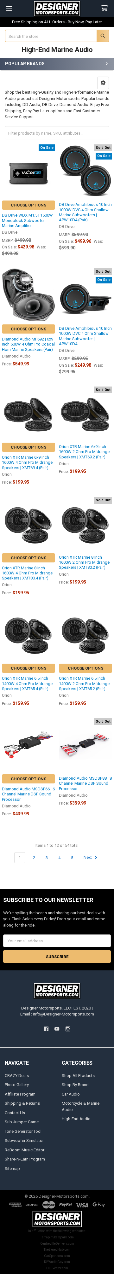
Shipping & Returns (22, 1103)
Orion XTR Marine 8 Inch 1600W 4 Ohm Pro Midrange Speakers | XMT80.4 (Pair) (27, 573)
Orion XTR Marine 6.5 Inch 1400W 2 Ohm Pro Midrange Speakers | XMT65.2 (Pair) (84, 683)
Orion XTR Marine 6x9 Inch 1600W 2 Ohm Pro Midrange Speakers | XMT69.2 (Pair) (84, 451)
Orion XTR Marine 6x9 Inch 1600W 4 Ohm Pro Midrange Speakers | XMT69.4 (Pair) (27, 462)
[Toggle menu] (8, 8)
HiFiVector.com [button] (57, 1268)
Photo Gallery (17, 1084)
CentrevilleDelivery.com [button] (57, 1243)
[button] (103, 83)
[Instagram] (68, 1029)
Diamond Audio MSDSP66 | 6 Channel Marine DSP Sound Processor (28, 794)
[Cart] (105, 8)
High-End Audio (76, 1118)
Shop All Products (78, 1075)
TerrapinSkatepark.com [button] (57, 1237)
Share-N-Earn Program (25, 1159)
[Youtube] (56, 1029)
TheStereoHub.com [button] (57, 1249)
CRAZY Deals (17, 1075)
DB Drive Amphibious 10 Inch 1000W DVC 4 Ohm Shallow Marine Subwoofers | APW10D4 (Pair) (85, 212)
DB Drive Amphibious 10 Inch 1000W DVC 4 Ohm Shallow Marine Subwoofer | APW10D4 (85, 336)
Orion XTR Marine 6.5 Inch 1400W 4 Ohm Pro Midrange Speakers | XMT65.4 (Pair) (27, 683)
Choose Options (28, 205)
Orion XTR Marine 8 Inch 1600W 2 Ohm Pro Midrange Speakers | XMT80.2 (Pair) (84, 562)
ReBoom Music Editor (24, 1150)
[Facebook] (46, 1029)
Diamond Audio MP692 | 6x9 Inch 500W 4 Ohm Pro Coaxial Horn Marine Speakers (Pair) (28, 344)
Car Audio (71, 1094)
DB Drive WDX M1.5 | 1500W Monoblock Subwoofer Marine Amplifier (27, 220)
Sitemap (12, 1168)
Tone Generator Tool (23, 1131)
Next (88, 857)
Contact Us (15, 1112)
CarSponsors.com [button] (57, 1256)
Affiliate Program (20, 1094)
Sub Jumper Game (22, 1122)
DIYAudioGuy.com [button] (57, 1262)
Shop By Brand (75, 1084)
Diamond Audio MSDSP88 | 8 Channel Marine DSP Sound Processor (85, 783)
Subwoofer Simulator (24, 1140)
